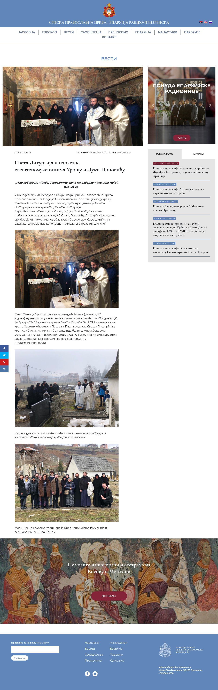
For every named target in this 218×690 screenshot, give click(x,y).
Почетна (19, 153)
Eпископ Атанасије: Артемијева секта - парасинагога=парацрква (178, 191)
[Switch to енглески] (205, 22)
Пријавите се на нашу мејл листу (30, 642)
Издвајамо (164, 153)
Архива (198, 153)
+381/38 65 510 (166, 673)
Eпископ (49, 32)
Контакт (109, 37)
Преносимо (118, 32)
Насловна (26, 32)
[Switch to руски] (210, 22)
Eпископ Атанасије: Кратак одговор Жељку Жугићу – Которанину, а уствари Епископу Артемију (181, 172)
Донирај (109, 596)
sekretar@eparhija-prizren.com (175, 667)
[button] (153, 105)
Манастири (167, 32)
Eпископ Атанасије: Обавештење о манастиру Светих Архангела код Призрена (181, 250)
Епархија (143, 32)
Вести (69, 32)
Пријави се (19, 658)
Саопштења (91, 32)
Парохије (192, 32)
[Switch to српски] (201, 22)
